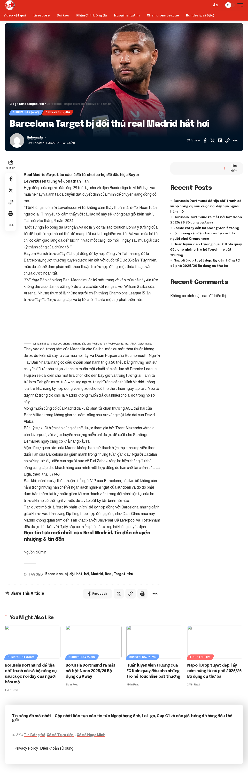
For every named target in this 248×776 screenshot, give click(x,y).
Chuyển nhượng (58, 112)
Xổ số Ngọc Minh (91, 735)
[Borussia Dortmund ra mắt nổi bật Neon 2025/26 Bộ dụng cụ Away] (94, 642)
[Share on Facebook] (205, 140)
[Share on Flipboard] (220, 140)
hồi (86, 574)
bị (66, 574)
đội (72, 574)
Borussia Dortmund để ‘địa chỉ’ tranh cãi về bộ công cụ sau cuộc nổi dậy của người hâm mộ (206, 207)
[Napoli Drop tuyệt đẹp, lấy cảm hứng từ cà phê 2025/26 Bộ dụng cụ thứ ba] (215, 642)
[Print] (10, 213)
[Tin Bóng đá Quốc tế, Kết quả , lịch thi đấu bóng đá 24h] (10, 5)
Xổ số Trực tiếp (60, 735)
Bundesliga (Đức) (26, 112)
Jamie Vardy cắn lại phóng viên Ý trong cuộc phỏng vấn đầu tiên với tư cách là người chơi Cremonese (204, 234)
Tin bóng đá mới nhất (31, 716)
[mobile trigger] (239, 5)
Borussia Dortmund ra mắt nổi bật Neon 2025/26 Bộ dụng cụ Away (91, 671)
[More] (235, 140)
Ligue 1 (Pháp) (200, 657)
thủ (130, 574)
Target (119, 574)
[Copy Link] (227, 140)
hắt (79, 574)
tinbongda (35, 137)
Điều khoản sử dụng (56, 748)
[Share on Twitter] (212, 140)
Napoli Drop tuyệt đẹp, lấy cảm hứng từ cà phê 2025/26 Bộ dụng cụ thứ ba (214, 671)
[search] (206, 5)
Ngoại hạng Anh (125, 716)
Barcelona (54, 574)
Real (108, 574)
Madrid (97, 574)
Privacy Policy (27, 748)
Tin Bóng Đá (34, 735)
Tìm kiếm (234, 168)
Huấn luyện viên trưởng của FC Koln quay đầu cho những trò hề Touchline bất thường (206, 250)
